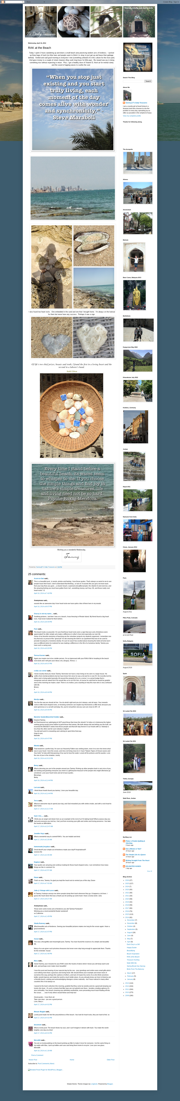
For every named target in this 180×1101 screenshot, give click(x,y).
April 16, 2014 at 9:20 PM (43, 648)
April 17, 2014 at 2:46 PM (43, 954)
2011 (127, 989)
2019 (127, 902)
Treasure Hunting (133, 960)
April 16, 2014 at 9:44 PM (43, 692)
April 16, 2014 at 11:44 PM (43, 780)
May (129, 939)
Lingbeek (94, 1084)
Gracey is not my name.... (43, 614)
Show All (149, 871)
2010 (127, 992)
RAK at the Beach (133, 957)
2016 (127, 911)
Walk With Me (132, 963)
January (130, 979)
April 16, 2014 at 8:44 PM (43, 622)
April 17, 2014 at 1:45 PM (43, 916)
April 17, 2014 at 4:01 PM (43, 1004)
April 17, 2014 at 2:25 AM (43, 840)
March (129, 973)
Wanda (36, 746)
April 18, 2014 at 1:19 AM (43, 1051)
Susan (36, 939)
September (131, 929)
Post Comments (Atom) (46, 1064)
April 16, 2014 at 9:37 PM (43, 664)
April (129, 942)
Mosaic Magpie (39, 1012)
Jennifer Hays (39, 833)
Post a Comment (37, 1055)
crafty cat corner (40, 671)
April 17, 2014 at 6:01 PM (43, 1033)
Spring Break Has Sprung (136, 966)
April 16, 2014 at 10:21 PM (43, 758)
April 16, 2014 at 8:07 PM (43, 606)
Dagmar (37, 862)
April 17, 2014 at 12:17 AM (43, 809)
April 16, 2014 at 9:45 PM (43, 710)
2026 (127, 880)
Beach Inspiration (133, 954)
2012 (127, 986)
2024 (127, 886)
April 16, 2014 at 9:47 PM (43, 738)
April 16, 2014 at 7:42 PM (43, 593)
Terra (36, 801)
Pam (35, 629)
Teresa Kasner (39, 655)
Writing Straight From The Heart (137, 860)
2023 (127, 889)
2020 (127, 899)
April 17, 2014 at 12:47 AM (43, 826)
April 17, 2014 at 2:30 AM (43, 855)
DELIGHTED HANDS (133, 866)
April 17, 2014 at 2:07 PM (43, 932)
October (130, 926)
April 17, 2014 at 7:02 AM (43, 883)
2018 (127, 905)
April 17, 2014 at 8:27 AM (43, 899)
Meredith (37, 1040)
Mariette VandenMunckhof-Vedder (46, 717)
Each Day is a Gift (133, 944)
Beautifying (131, 951)
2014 (127, 917)
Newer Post (33, 1060)
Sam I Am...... (39, 816)
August (130, 932)
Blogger (110, 1084)
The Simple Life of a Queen (136, 855)
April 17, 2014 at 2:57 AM (43, 870)
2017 (127, 908)
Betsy (36, 765)
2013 (127, 983)
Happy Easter (132, 948)
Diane (36, 877)
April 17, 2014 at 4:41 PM (43, 1018)
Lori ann (37, 787)
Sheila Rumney (39, 923)
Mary (36, 961)
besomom (38, 1025)
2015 (127, 914)
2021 (127, 896)
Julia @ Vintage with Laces (44, 890)
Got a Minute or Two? (133, 849)
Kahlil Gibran (72, 371)
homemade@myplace (42, 847)
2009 (127, 995)
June (129, 935)
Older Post (110, 1060)
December (131, 920)
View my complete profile (132, 116)
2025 (127, 883)
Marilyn (37, 699)
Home (72, 1060)
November (131, 923)
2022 (127, 893)
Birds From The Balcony (135, 969)
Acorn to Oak (39, 578)
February (130, 976)
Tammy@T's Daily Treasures (136, 103)
